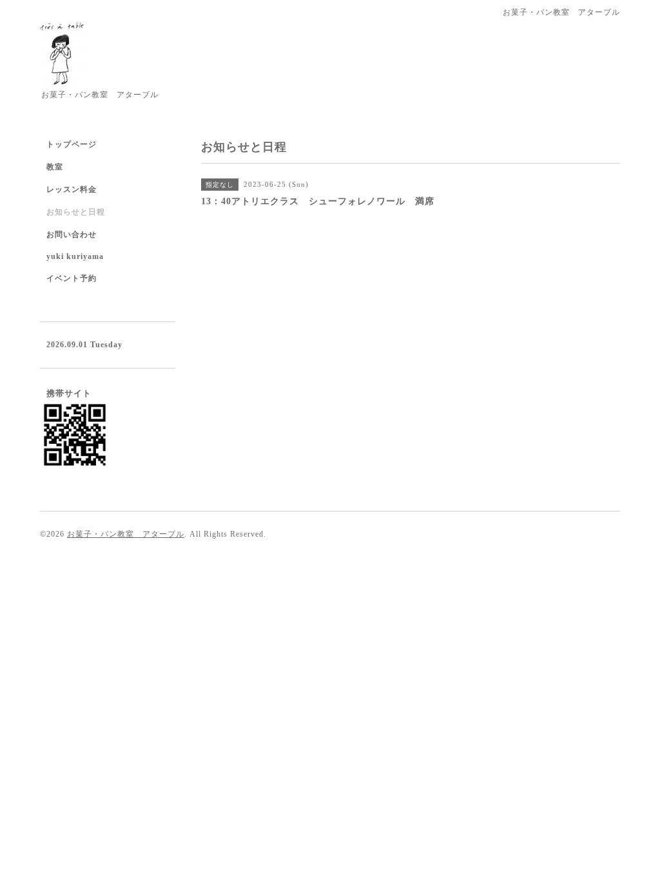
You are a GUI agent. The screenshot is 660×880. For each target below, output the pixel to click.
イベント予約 (71, 278)
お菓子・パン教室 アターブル (125, 534)
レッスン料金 (71, 189)
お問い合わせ (71, 234)
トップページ (71, 144)
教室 (54, 166)
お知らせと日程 (75, 211)
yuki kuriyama (75, 256)
